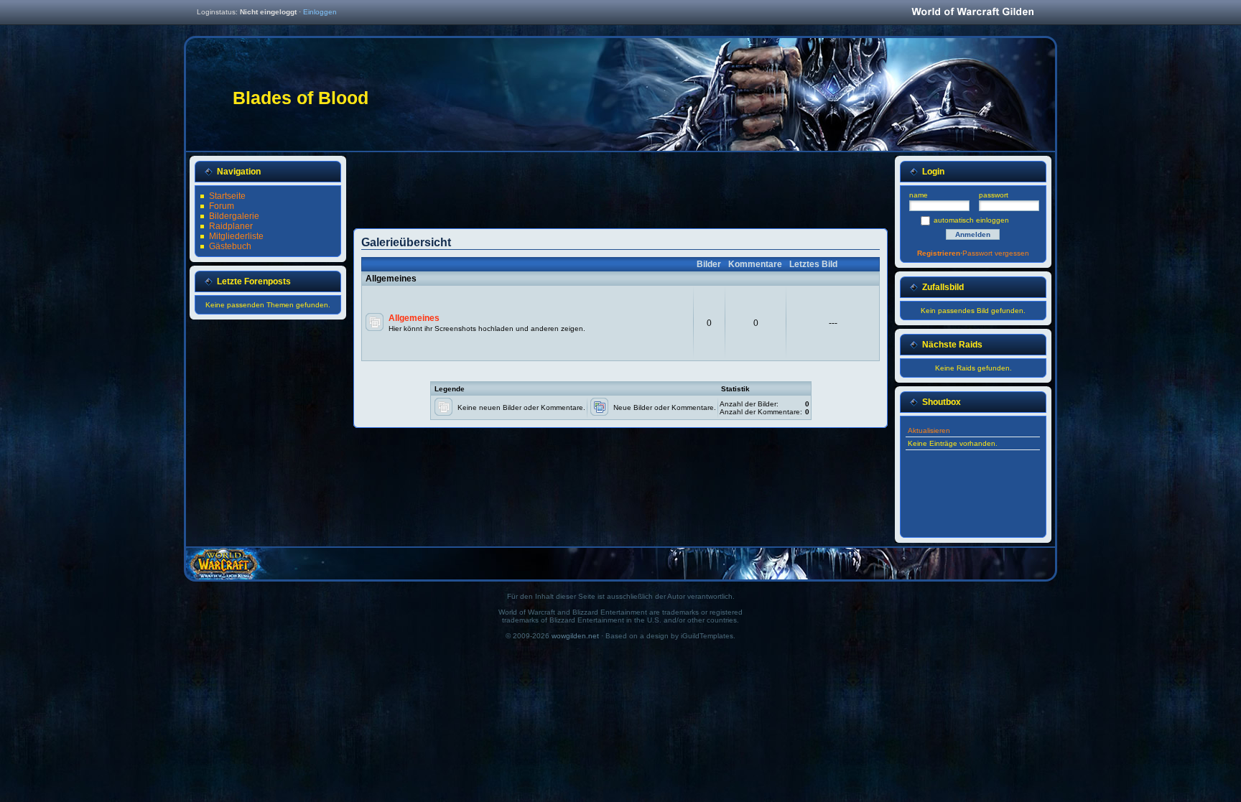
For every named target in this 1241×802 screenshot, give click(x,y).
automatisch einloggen (971, 220)
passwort (993, 195)
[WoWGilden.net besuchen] (972, 12)
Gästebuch (230, 246)
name (918, 195)
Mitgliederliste (236, 236)
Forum (221, 206)
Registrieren (938, 253)
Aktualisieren (929, 430)
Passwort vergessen (995, 253)
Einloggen (320, 12)
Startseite (227, 196)
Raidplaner (231, 226)
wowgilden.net (575, 636)
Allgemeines (414, 318)
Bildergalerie (234, 216)
